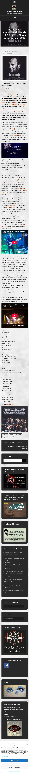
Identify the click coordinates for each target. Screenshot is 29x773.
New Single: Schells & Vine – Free (13, 585)
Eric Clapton (18, 434)
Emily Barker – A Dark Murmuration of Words (17, 447)
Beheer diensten (5, 756)
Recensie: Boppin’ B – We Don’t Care (13, 442)
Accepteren (14, 760)
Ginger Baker (5, 437)
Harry (6, 51)
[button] (27, 744)
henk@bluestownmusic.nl (10, 716)
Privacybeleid (17, 771)
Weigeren (14, 764)
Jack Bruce (13, 437)
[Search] (24, 460)
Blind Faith (5, 434)
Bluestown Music (14, 12)
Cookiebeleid (11, 771)
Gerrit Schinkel (9, 92)
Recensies (9, 53)
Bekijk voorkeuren (14, 767)
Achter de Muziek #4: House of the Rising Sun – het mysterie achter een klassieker (13, 573)
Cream (11, 434)
